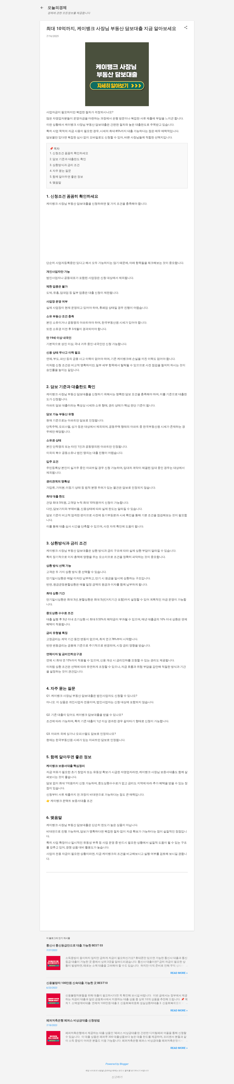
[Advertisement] (117, 233)
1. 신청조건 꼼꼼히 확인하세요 (69, 153)
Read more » (179, 972)
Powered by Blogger (117, 1063)
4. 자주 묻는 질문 (60, 170)
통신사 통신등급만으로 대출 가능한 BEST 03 (74, 945)
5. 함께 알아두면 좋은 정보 (66, 176)
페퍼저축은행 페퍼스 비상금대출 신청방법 (73, 1020)
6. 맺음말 (55, 182)
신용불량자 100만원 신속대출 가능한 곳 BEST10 (77, 983)
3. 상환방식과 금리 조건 (65, 165)
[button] (186, 28)
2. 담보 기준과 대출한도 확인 (68, 159)
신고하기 (117, 1077)
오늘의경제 (57, 7)
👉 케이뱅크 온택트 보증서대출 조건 (69, 800)
